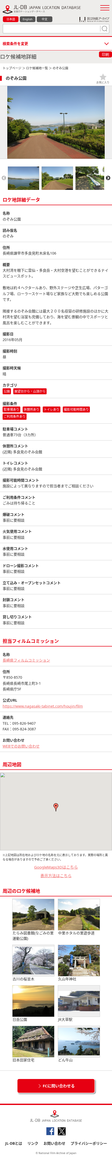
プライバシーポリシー (89, 1143)
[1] (104, 28)
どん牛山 (65, 1059)
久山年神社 (67, 978)
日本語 (11, 19)
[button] (56, 807)
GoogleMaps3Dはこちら (56, 867)
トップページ (12, 68)
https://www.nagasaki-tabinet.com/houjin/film (43, 706)
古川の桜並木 (23, 978)
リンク (32, 1143)
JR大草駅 (65, 1019)
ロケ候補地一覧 (37, 68)
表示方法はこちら (56, 875)
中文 (44, 19)
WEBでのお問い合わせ (21, 746)
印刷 (105, 54)
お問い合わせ (54, 1143)
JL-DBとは (13, 1143)
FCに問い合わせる (59, 1085)
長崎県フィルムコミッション (26, 660)
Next (108, 178)
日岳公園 (20, 1019)
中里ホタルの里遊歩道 (76, 932)
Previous (4, 178)
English (28, 19)
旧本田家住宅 (23, 1059)
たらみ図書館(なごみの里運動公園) (33, 935)
